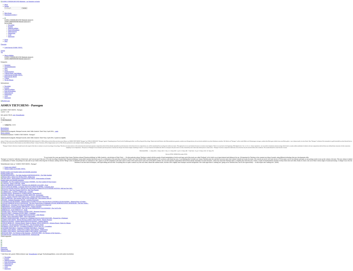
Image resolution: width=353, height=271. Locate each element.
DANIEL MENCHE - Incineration (33, 195)
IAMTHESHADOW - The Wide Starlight (39, 175)
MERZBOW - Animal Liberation (31, 206)
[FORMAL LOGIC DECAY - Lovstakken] (14, 226)
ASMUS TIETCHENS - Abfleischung (36, 229)
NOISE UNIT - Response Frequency (35, 211)
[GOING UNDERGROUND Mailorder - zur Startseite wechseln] (20, 1)
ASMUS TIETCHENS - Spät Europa (36, 231)
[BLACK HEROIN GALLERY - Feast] (13, 185)
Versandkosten (33, 254)
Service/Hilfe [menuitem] (11, 30)
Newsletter (11, 25)
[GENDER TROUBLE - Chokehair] (12, 228)
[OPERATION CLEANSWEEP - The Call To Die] (16, 208)
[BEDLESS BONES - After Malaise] (12, 215)
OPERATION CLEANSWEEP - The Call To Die (46, 208)
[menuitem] (178, 5)
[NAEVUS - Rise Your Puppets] (11, 190)
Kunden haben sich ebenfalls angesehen (25, 172)
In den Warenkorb (6, 120)
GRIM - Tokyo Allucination (27, 216)
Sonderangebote (9, 71)
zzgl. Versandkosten (18, 115)
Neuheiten (7, 65)
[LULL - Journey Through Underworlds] (13, 196)
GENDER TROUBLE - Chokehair (33, 228)
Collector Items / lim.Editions (12, 73)
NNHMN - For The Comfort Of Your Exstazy (42, 182)
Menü (6, 4)
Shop (5, 68)
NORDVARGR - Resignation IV (32, 193)
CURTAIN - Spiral (19, 183)
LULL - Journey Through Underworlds (37, 196)
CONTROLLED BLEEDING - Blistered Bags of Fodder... (69, 201)
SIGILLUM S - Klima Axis (27, 177)
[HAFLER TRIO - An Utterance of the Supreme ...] (16, 233)
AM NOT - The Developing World (33, 224)
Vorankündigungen (10, 67)
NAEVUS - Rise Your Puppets (30, 190)
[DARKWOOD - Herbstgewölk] (11, 234)
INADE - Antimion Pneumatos (30, 200)
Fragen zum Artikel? (10, 167)
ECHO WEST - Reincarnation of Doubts (39, 178)
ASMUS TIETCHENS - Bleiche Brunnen (39, 220)
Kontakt (10, 26)
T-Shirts (6, 78)
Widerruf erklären (13, 28)
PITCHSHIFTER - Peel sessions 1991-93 (39, 198)
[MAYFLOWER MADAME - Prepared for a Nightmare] (18, 218)
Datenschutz (11, 33)
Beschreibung (5, 128)
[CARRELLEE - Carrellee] (9, 191)
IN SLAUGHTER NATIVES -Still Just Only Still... (57, 188)
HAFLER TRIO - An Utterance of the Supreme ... (46, 233)
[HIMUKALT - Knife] (8, 210)
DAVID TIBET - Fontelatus (27, 213)
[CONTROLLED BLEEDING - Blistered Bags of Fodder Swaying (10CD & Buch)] (26, 201)
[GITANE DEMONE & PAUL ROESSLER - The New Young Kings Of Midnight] (26, 203)
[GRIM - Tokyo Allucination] (10, 216)
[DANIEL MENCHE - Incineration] (12, 195)
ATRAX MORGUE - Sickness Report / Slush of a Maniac (54, 223)
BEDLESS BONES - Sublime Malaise (36, 221)
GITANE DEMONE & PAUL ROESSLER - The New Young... (70, 203)
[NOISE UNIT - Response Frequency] (12, 211)
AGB (9, 35)
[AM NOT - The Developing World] (12, 224)
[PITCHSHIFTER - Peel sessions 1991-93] (14, 198)
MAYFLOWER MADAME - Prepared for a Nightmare (51, 218)
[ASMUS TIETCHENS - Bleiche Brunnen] (14, 220)
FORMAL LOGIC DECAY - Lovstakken (39, 226)
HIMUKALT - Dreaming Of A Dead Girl (39, 205)
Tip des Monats (8, 80)
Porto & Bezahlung (13, 30)
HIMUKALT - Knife (21, 210)
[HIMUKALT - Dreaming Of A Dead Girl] (14, 205)
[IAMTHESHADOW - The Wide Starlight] (14, 175)
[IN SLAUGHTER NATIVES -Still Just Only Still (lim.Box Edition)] (21, 188)
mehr (56, 131)
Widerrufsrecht (12, 31)
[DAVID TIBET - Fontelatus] (10, 213)
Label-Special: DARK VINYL (13, 75)
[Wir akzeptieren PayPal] (5, 101)
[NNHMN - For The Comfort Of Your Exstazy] (15, 182)
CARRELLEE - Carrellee (25, 191)
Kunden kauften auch (7, 172)
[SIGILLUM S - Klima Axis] (10, 177)
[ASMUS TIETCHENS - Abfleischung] (13, 229)
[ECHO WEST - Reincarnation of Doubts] (14, 178)
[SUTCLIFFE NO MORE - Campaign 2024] (14, 187)
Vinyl (6, 70)
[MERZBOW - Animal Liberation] (11, 206)
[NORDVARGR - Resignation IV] (11, 193)
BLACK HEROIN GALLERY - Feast (36, 185)
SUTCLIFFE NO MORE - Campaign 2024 (41, 187)
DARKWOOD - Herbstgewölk (30, 234)
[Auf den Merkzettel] (1, 122)
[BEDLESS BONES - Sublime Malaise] (13, 221)
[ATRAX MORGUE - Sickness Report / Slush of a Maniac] (19, 223)
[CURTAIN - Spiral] (7, 183)
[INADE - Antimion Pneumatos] (11, 200)
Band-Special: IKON (10, 76)
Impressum (11, 36)
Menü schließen (9, 55)
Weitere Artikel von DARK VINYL (14, 169)
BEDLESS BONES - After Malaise (33, 215)
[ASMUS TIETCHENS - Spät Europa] (13, 231)
